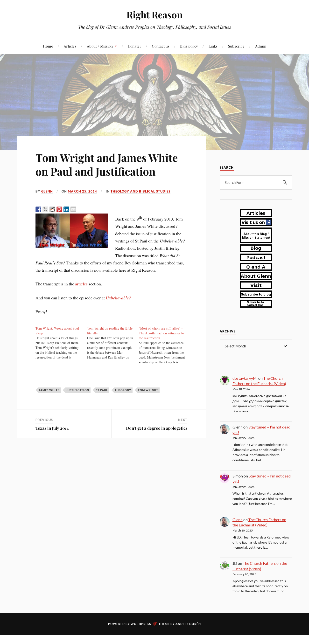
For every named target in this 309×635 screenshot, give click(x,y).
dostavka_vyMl (245, 378)
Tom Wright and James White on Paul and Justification (106, 164)
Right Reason (154, 14)
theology (123, 390)
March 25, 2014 (82, 191)
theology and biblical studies (140, 191)
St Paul (102, 390)
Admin (260, 45)
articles (81, 284)
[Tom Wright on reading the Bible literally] (113, 343)
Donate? (134, 45)
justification (77, 390)
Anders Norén (188, 624)
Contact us (160, 45)
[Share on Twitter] (45, 209)
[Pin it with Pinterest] (59, 209)
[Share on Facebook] (38, 209)
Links (213, 45)
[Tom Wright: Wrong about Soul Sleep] (61, 343)
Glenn (47, 191)
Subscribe (236, 45)
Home (48, 45)
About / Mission (100, 45)
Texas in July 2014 (52, 428)
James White (49, 390)
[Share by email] (73, 209)
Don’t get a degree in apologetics (156, 428)
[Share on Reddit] (52, 209)
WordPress (141, 624)
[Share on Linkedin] (66, 209)
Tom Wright (148, 390)
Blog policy (189, 45)
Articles (70, 45)
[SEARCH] (285, 182)
